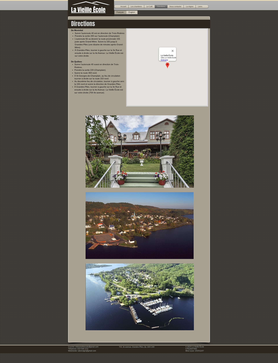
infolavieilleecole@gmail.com (86, 347)
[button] (136, 6)
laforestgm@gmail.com (87, 351)
